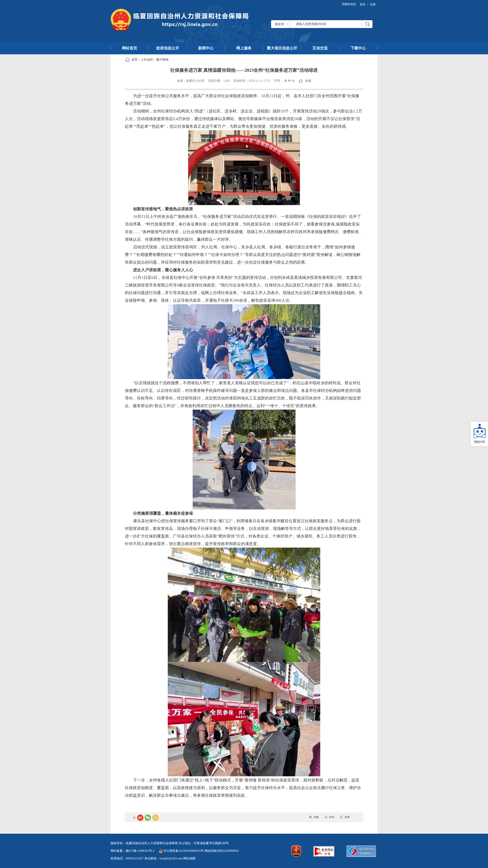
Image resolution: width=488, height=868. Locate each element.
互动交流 (320, 48)
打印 (331, 817)
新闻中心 (206, 48)
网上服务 (244, 48)
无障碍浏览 (349, 4)
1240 (226, 80)
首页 (135, 59)
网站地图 (189, 858)
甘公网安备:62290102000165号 (183, 850)
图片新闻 (162, 59)
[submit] (367, 24)
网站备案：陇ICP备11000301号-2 (132, 850)
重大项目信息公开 (282, 48)
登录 (362, 4)
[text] (326, 24)
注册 (373, 4)
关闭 (347, 817)
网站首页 (129, 48)
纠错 (316, 817)
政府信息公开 (167, 48)
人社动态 (147, 59)
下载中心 (358, 48)
